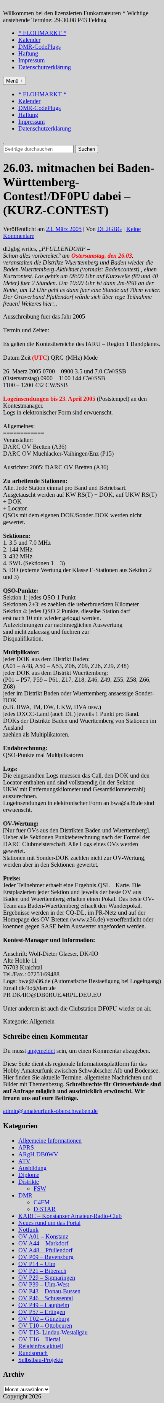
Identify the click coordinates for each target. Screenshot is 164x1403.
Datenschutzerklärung (44, 67)
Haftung (28, 53)
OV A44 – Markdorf (43, 1243)
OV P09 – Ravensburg (46, 1257)
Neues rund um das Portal (49, 1223)
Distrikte (28, 1181)
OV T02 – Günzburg (43, 1318)
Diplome (28, 1175)
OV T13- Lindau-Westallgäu (53, 1332)
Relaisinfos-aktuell (40, 1346)
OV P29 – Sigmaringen (46, 1277)
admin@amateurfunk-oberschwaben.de (50, 1111)
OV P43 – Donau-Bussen (49, 1291)
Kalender (29, 40)
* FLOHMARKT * (42, 33)
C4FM (42, 1202)
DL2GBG (109, 229)
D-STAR (45, 1209)
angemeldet (41, 1050)
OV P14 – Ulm (36, 1264)
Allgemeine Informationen (50, 1140)
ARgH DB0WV (38, 1154)
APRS (26, 1147)
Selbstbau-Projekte (40, 1360)
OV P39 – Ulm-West (43, 1284)
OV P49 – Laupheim (43, 1305)
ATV (24, 1161)
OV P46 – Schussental (45, 1298)
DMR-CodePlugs (39, 46)
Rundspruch (33, 1353)
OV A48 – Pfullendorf (45, 1250)
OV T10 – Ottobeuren (45, 1325)
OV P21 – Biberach (42, 1270)
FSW (40, 1188)
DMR (25, 1195)
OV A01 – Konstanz (43, 1236)
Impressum (31, 60)
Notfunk (28, 1229)
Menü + (14, 81)
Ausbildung (32, 1168)
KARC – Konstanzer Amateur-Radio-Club (70, 1216)
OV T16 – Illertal (39, 1339)
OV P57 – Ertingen (41, 1312)
